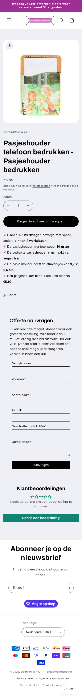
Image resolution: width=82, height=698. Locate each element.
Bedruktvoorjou (31, 672)
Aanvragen (41, 465)
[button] (9, 20)
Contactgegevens (54, 685)
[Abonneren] (68, 588)
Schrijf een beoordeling (41, 518)
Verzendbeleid (29, 685)
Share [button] (12, 295)
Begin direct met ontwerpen (41, 221)
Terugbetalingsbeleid (58, 672)
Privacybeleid (25, 678)
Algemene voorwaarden (53, 678)
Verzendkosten (41, 186)
